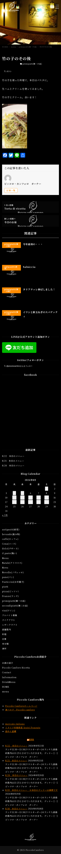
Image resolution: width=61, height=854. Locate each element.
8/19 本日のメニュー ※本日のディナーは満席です (31, 790)
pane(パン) (8, 577)
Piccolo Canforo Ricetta (16, 667)
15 (46, 497)
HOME (5, 686)
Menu (5, 558)
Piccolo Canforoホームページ (21, 705)
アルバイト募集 (9, 615)
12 (22, 497)
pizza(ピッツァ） (11, 591)
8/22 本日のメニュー (13, 456)
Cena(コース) (9, 543)
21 (38, 502)
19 (22, 502)
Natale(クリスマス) (12, 562)
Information (9, 677)
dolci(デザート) (10, 548)
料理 (4, 634)
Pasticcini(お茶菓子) (13, 581)
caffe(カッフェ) (10, 538)
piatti (5, 586)
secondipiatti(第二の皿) (15, 605)
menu (5, 691)
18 (14, 502)
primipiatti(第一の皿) (32, 63)
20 (30, 502)
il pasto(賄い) (9, 553)
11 (14, 497)
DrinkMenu (8, 682)
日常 (4, 638)
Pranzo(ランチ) (10, 596)
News (5, 567)
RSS (31, 739)
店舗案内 (6, 629)
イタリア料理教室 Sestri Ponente (22, 727)
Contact (6, 672)
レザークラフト (9, 624)
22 (46, 502)
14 (38, 497)
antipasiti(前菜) (10, 529)
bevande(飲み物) (11, 534)
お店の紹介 (7, 662)
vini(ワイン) (8, 610)
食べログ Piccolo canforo (20, 709)
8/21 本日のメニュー (13, 460)
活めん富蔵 (10, 731)
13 (30, 497)
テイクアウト (8, 620)
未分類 (5, 643)
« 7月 (5, 515)
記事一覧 (11, 190)
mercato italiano (15, 723)
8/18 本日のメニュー (16, 808)
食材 (4, 648)
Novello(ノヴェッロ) (13, 572)
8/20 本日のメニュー (13, 465)
